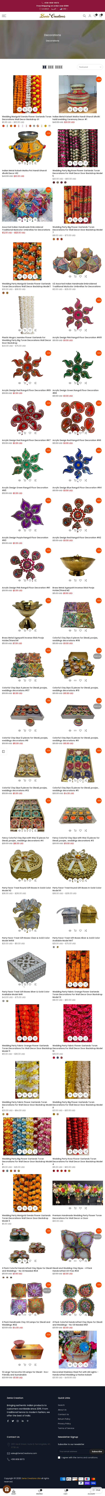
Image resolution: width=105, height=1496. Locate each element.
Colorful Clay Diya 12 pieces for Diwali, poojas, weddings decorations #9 (25, 739)
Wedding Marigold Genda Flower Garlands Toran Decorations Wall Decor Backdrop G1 (26, 118)
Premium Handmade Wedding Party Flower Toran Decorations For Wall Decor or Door (77, 1217)
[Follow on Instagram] (18, 1421)
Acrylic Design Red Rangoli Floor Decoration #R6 (76, 440)
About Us (62, 1409)
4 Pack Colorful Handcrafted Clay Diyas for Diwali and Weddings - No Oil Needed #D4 (27, 1269)
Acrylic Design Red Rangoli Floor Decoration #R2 (76, 537)
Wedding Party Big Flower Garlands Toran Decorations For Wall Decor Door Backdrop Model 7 (77, 230)
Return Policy (64, 1419)
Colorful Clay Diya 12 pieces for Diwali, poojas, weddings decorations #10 (75, 689)
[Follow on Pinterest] (28, 1421)
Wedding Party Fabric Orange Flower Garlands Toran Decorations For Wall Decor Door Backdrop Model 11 (27, 1048)
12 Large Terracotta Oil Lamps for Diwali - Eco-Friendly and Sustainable (25, 1373)
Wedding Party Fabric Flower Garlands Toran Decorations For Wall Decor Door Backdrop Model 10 (77, 1048)
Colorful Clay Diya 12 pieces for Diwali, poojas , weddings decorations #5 (75, 789)
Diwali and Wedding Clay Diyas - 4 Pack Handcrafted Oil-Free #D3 (72, 1269)
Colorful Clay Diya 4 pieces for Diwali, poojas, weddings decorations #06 (75, 639)
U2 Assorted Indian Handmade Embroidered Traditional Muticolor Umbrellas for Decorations (76, 285)
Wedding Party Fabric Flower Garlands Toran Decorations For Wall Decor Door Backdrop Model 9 (27, 1105)
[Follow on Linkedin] (22, 1421)
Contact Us (63, 1414)
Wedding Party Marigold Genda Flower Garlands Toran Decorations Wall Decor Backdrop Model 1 (26, 285)
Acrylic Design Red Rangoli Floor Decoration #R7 (26, 440)
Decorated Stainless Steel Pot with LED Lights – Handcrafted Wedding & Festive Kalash (75, 1373)
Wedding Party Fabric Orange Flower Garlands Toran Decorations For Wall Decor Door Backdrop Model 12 (77, 994)
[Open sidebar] (3, 751)
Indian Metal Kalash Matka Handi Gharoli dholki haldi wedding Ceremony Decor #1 (76, 118)
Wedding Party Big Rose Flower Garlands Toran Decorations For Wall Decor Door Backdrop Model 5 (77, 173)
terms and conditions (87, 1457)
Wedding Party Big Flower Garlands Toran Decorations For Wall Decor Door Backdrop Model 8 (77, 1105)
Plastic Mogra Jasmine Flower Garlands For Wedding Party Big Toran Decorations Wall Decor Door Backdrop (26, 340)
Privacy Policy (64, 1423)
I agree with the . (80, 1457)
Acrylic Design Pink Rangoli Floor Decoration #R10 (77, 337)
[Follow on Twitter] (13, 1421)
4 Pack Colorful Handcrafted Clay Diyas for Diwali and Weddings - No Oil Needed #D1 (77, 1323)
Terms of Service (66, 1428)
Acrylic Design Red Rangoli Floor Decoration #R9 (26, 390)
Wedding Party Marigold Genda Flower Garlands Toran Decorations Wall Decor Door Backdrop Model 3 (26, 1218)
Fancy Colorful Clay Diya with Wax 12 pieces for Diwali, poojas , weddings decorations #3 (76, 839)
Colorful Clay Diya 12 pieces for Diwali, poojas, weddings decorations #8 (75, 739)
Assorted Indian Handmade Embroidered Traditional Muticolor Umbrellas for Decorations (26, 228)
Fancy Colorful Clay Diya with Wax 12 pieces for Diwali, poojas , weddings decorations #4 (25, 839)
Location (45, 9)
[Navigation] (17, 16)
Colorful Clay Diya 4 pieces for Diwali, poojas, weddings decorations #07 (24, 689)
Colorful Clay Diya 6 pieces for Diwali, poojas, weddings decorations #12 (24, 789)
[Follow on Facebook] (8, 1421)
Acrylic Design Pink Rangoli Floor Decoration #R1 (26, 587)
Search (61, 1405)
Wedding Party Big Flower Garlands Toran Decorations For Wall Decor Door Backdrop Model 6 (27, 1161)
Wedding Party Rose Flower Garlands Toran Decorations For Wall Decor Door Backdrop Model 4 (77, 1161)
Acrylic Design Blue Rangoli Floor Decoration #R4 (77, 487)
